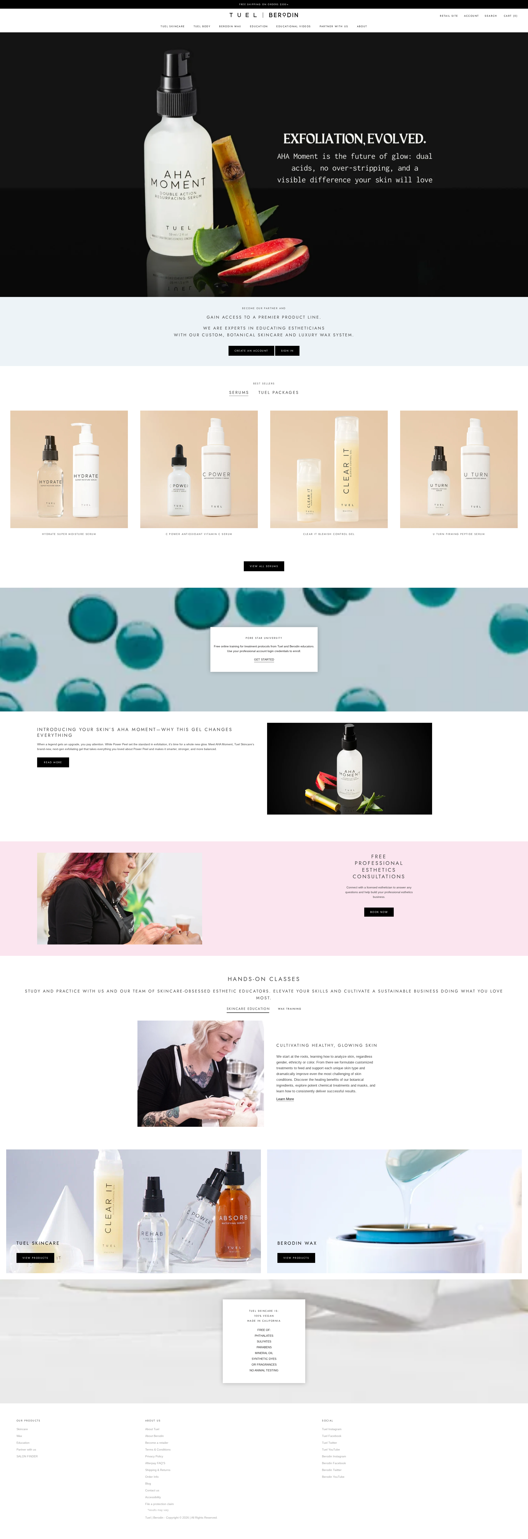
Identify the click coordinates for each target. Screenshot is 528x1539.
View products (35, 1258)
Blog (148, 1483)
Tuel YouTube (331, 1449)
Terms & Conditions (158, 1449)
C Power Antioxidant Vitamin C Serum (199, 534)
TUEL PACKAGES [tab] (278, 393)
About (362, 26)
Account (471, 16)
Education (259, 26)
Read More (53, 762)
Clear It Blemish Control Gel (329, 534)
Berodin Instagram (334, 1456)
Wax (19, 1436)
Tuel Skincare (173, 26)
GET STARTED (264, 659)
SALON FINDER (27, 1456)
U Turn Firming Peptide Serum (459, 534)
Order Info (152, 1476)
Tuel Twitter (329, 1442)
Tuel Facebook (331, 1436)
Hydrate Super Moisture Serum (69, 534)
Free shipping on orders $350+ (264, 4)
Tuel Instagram (332, 1429)
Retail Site (449, 16)
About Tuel (152, 1429)
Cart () (511, 16)
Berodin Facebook (334, 1463)
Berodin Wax (230, 26)
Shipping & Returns (157, 1470)
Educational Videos (293, 26)
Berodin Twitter (332, 1470)
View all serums (264, 566)
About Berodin (154, 1436)
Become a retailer (156, 1442)
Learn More (285, 1099)
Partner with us (26, 1449)
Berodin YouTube (333, 1476)
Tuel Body (202, 26)
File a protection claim (159, 1504)
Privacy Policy (154, 1456)
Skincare (22, 1429)
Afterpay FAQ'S (155, 1463)
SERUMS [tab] (239, 393)
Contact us (152, 1490)
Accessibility (153, 1497)
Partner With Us (334, 26)
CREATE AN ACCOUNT (251, 351)
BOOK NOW (379, 912)
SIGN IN (287, 351)
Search (491, 16)
